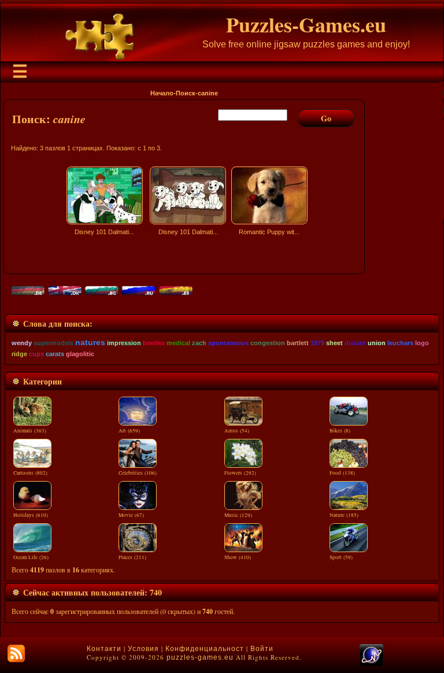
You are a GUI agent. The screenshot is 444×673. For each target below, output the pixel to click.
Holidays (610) (30, 515)
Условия (143, 649)
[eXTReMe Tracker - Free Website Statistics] (371, 664)
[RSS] (16, 653)
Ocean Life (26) (31, 557)
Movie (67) (131, 515)
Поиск (185, 93)
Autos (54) (236, 430)
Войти (261, 649)
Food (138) (342, 472)
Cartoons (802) (30, 472)
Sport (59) (341, 557)
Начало (161, 93)
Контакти (104, 649)
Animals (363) (29, 430)
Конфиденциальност (204, 649)
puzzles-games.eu (200, 657)
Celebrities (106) (138, 472)
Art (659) (129, 430)
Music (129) (238, 515)
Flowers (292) (240, 472)
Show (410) (237, 557)
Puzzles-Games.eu (306, 24)
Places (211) (132, 557)
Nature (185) (344, 515)
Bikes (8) (340, 430)
